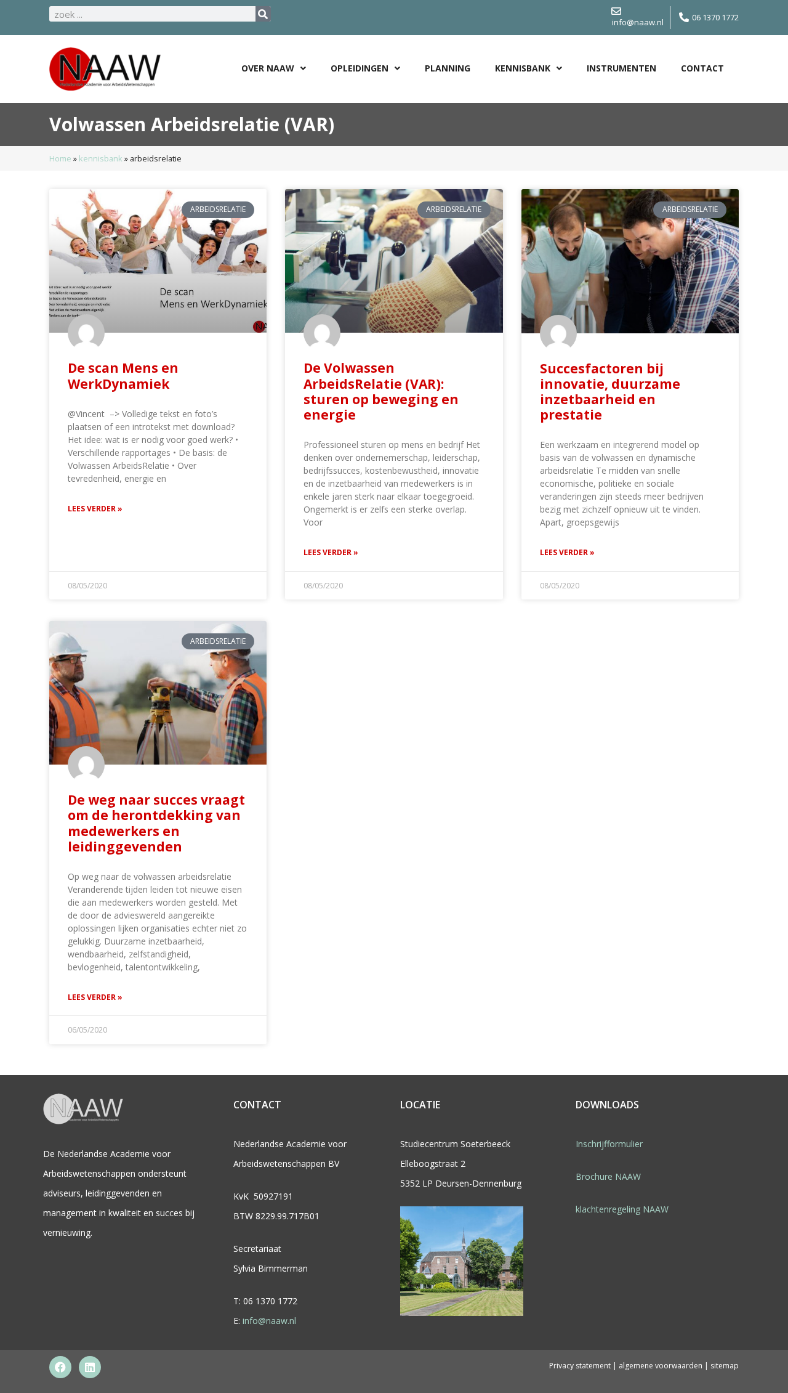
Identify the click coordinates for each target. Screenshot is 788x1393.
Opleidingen (359, 68)
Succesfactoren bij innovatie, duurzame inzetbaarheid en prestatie (610, 392)
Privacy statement (580, 1365)
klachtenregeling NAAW (622, 1209)
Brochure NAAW (608, 1176)
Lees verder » (95, 508)
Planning (447, 68)
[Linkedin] (90, 1367)
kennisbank (101, 158)
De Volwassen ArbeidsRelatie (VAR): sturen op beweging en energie (381, 391)
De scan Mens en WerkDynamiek (123, 375)
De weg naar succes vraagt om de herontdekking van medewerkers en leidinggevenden (156, 823)
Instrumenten (621, 68)
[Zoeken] (263, 14)
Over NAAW (267, 68)
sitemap (724, 1365)
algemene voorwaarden (661, 1365)
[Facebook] (60, 1367)
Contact (702, 68)
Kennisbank (522, 68)
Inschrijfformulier (609, 1144)
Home (60, 158)
